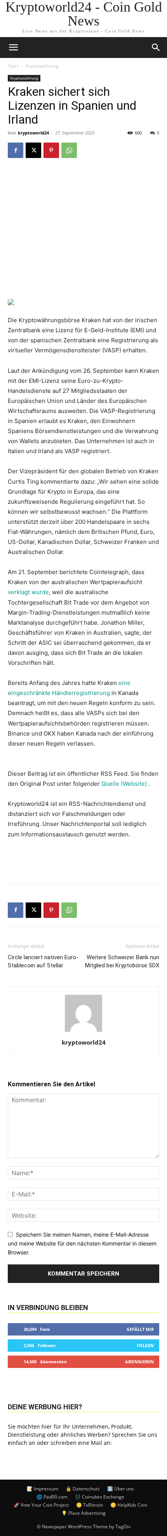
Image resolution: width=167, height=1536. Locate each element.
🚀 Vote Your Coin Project (41, 1505)
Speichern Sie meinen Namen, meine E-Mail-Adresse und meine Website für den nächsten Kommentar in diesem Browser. (82, 1243)
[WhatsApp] (69, 150)
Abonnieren (139, 1361)
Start (13, 66)
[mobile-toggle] (13, 47)
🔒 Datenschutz (83, 1488)
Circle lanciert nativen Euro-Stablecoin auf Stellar (43, 961)
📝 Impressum (42, 1488)
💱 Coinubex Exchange (99, 1497)
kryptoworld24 (33, 133)
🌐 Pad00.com (52, 1497)
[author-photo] (83, 1031)
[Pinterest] (51, 150)
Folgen (145, 1345)
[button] (156, 47)
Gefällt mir (140, 1329)
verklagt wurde (28, 592)
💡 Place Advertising (83, 1513)
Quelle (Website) (124, 783)
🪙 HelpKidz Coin (128, 1505)
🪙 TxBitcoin (89, 1505)
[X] (33, 150)
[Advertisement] (83, 859)
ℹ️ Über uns (120, 1488)
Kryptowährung (42, 66)
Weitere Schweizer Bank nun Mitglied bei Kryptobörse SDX (122, 961)
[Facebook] (15, 150)
